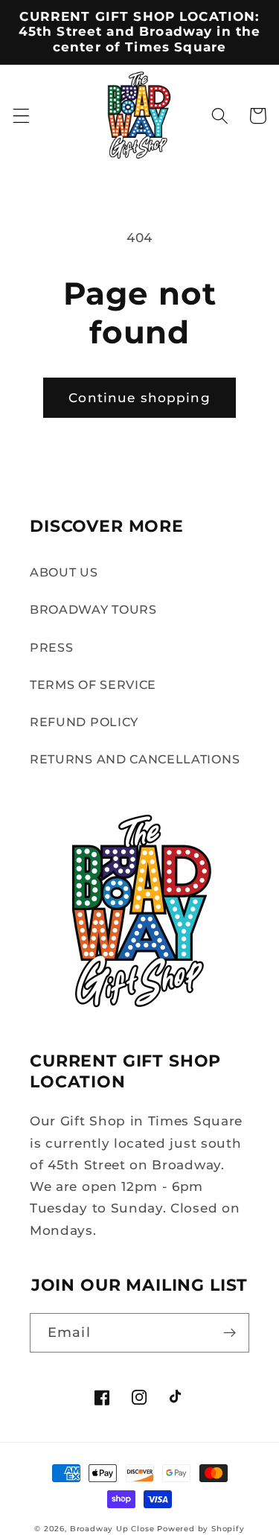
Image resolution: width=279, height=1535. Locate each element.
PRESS (51, 647)
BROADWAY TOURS (93, 609)
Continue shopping (139, 397)
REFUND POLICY (84, 721)
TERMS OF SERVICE (93, 684)
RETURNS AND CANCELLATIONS (135, 758)
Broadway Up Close (112, 1529)
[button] (21, 116)
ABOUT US (64, 572)
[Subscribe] (229, 1333)
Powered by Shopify (201, 1529)
